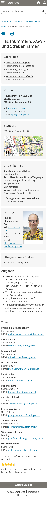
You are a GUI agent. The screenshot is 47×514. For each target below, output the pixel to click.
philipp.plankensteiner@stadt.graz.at (13, 245)
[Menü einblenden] (3, 3)
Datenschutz (23, 495)
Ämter (4, 25)
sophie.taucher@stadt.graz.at (22, 426)
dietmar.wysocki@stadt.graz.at (23, 450)
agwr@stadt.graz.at (20, 114)
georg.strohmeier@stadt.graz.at (24, 415)
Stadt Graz (13, 2)
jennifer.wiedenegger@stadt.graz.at (25, 438)
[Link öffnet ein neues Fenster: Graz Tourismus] (38, 3)
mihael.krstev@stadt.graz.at (22, 357)
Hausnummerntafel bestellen (20, 65)
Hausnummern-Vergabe (18, 62)
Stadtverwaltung (33, 21)
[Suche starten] (43, 11)
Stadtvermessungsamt (20, 25)
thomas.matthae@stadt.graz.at (23, 368)
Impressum (34, 491)
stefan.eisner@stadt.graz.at (21, 345)
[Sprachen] (44, 2)
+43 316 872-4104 (16, 108)
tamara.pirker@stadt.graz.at (22, 392)
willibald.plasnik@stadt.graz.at (23, 403)
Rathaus (18, 21)
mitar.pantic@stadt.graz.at (21, 380)
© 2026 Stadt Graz (16, 491)
